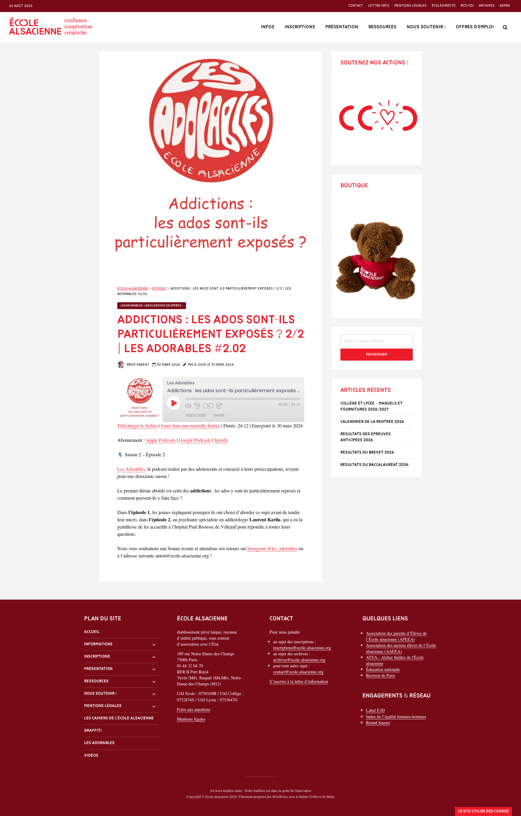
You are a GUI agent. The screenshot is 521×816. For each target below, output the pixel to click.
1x (208, 406)
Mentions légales (410, 6)
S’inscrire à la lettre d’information (299, 681)
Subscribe (196, 415)
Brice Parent (137, 365)
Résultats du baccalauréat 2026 (374, 465)
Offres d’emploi (475, 27)
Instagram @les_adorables (272, 548)
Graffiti (93, 731)
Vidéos (91, 756)
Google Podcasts (195, 440)
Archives (486, 6)
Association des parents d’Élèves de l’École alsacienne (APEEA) (396, 636)
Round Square (378, 722)
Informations (98, 644)
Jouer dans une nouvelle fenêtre (190, 425)
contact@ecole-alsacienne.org (298, 672)
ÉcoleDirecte (444, 6)
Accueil (91, 632)
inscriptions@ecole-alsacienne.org (302, 647)
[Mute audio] (188, 405)
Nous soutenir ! (426, 27)
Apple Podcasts (160, 440)
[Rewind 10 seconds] (197, 406)
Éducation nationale (383, 669)
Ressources (382, 27)
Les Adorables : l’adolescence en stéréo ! (152, 305)
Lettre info (378, 6)
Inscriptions (300, 27)
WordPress (280, 796)
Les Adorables (131, 469)
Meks (331, 796)
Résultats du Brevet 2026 (367, 453)
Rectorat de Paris (380, 675)
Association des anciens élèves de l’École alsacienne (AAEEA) (401, 648)
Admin (505, 6)
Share (219, 415)
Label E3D (375, 710)
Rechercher (376, 354)
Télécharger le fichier (137, 425)
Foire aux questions (193, 709)
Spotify (221, 440)
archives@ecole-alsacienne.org (299, 659)
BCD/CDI (467, 6)
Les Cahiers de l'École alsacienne (119, 718)
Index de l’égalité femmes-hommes (396, 716)
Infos (267, 27)
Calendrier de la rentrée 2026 (372, 422)
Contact (355, 6)
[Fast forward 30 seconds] (219, 406)
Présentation (341, 27)
